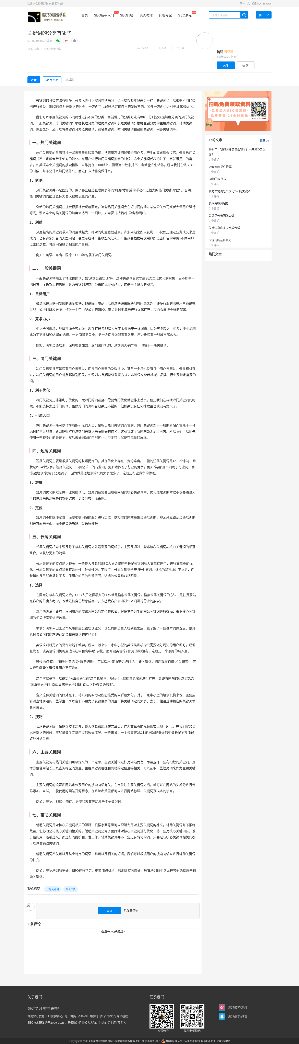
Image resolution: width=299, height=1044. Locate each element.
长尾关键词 (53, 889)
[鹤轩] (204, 40)
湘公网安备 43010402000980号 (183, 1041)
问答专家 (165, 15)
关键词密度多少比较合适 (224, 227)
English (267, 3)
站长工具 (70, 889)
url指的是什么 (217, 179)
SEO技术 (146, 15)
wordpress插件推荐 (220, 166)
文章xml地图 (223, 1041)
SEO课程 (185, 14)
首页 (84, 15)
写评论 (53, 80)
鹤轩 (220, 51)
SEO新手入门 (104, 14)
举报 (72, 80)
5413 (145, 48)
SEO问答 (126, 15)
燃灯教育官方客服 (237, 1016)
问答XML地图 (208, 1041)
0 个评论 (214, 159)
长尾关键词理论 (219, 203)
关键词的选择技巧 (220, 240)
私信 (245, 65)
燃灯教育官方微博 (237, 1007)
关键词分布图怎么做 (221, 215)
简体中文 (245, 3)
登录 (109, 911)
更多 (265, 140)
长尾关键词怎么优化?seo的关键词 (230, 191)
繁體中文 (256, 3)
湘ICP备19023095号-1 (148, 1041)
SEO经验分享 (52, 49)
